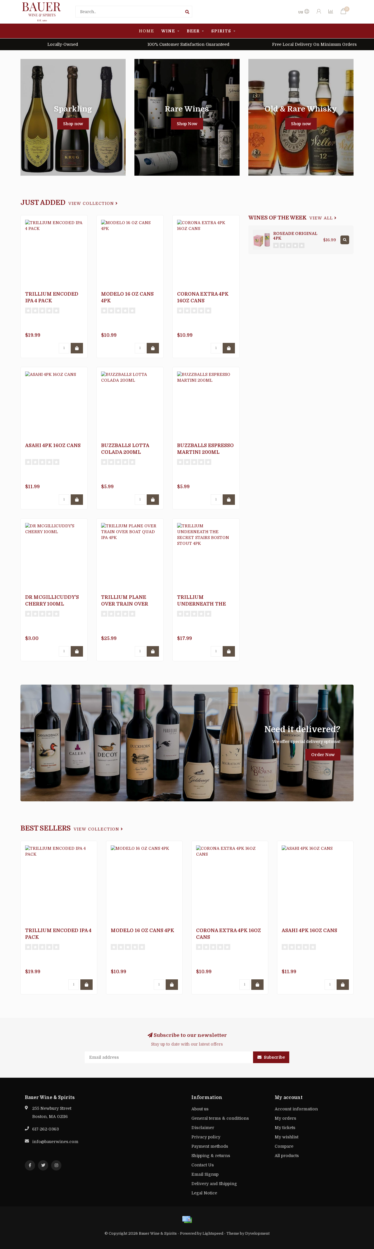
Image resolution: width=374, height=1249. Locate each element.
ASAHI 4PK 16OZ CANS (53, 445)
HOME (146, 31)
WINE (168, 31)
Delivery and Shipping (214, 1183)
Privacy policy (205, 1137)
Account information (296, 1109)
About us (200, 1109)
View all (321, 218)
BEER (193, 31)
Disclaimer (202, 1127)
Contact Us (202, 1165)
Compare (284, 1146)
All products (287, 1155)
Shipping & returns (210, 1155)
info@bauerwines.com (55, 1141)
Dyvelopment (257, 1233)
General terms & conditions (220, 1118)
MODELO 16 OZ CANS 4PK (142, 930)
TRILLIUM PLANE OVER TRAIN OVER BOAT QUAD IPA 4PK (126, 604)
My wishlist (286, 1137)
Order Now (323, 754)
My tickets (285, 1127)
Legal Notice (204, 1193)
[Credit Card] (187, 1219)
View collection (91, 203)
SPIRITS (221, 31)
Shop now (73, 123)
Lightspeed (212, 1233)
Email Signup (205, 1174)
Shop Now (187, 123)
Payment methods (209, 1146)
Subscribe (274, 1057)
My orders (285, 1118)
